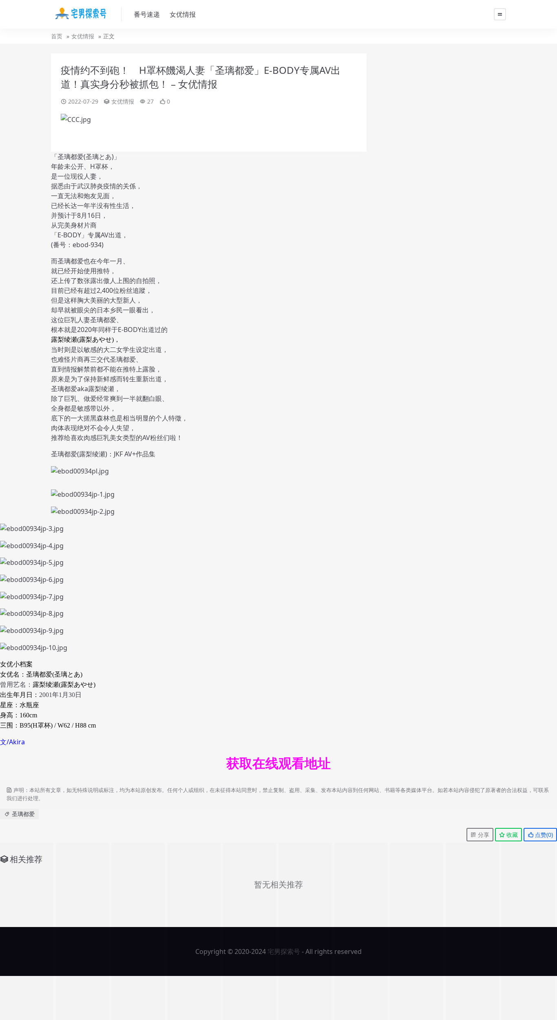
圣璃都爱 (23, 814)
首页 (56, 36)
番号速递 (147, 14)
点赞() (543, 835)
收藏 (511, 835)
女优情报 (183, 14)
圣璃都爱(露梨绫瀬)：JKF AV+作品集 (103, 453)
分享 (482, 835)
